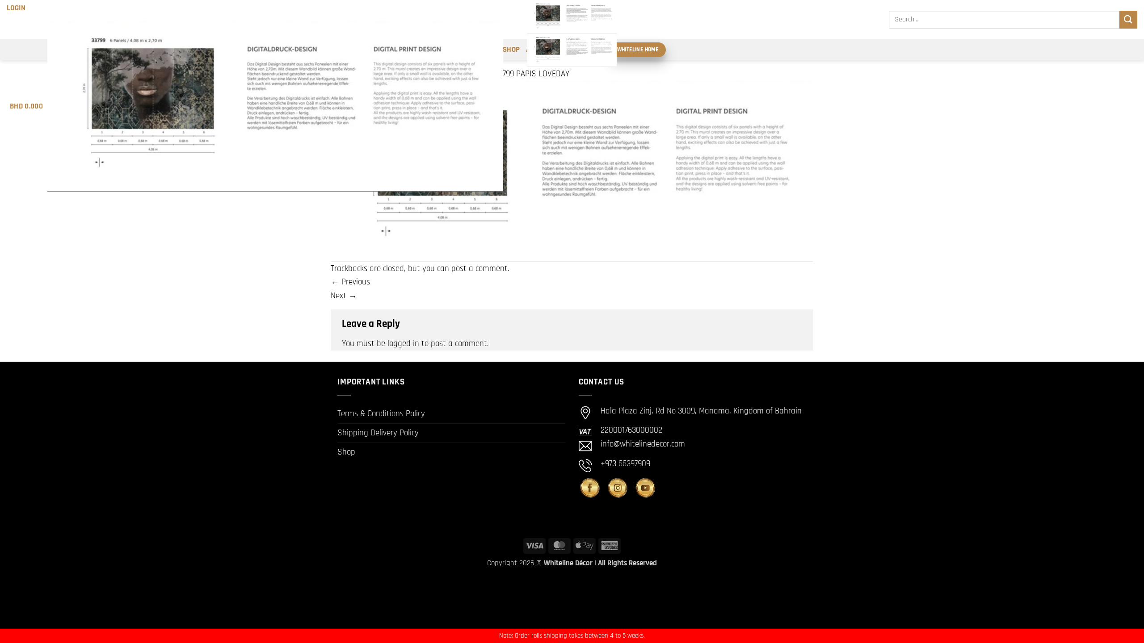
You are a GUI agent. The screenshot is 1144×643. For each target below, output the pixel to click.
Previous (350, 282)
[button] (16, 8)
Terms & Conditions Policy (381, 413)
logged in (403, 343)
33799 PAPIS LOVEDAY (532, 73)
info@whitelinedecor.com (643, 444)
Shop (346, 452)
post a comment (479, 268)
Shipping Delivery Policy (378, 432)
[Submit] (1128, 19)
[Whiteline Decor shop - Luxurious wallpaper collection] (572, 33)
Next (344, 295)
